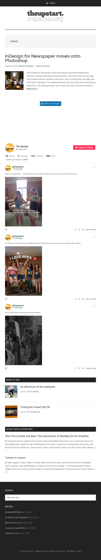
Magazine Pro (40, 551)
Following (23, 156)
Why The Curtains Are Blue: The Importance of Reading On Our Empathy (47, 436)
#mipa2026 (26, 174)
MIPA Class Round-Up (13, 523)
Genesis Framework (57, 551)
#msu (56, 243)
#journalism (39, 174)
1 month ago (17, 169)
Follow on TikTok (85, 147)
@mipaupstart (21, 149)
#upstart (46, 174)
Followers (37, 156)
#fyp (32, 312)
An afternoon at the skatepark (37, 386)
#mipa (33, 174)
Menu (52, 3)
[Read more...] (32, 89)
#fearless (37, 312)
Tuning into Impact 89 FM (35, 407)
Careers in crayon (15, 457)
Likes (50, 156)
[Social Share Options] (23, 136)
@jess (79, 243)
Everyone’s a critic (12, 533)
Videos (10, 156)
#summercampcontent (57, 174)
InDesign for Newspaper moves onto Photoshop (42, 58)
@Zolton (70, 174)
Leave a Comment (43, 66)
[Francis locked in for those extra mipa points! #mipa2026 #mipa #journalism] (35, 123)
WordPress (71, 551)
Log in (79, 551)
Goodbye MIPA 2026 (13, 512)
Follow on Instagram (52, 103)
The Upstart (22, 146)
